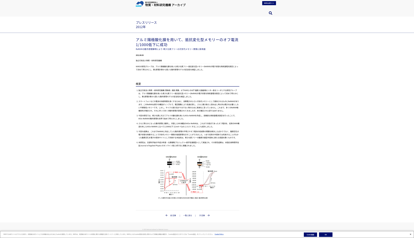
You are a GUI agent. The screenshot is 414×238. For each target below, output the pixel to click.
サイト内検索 (270, 13)
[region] (207, 234)
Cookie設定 (310, 235)
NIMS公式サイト (269, 3)
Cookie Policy (219, 234)
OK (326, 235)
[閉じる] (410, 234)
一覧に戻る (187, 215)
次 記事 (202, 215)
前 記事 (173, 215)
